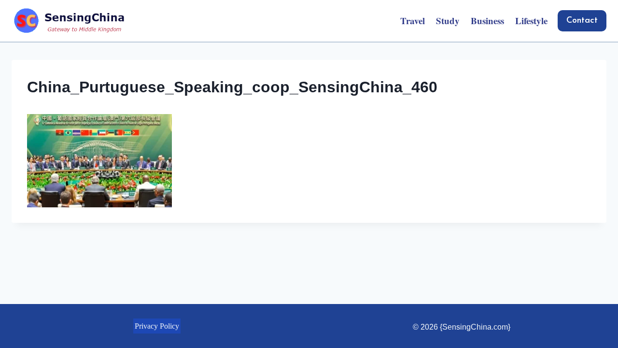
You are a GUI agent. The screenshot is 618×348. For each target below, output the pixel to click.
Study (448, 20)
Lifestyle (531, 20)
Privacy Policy (157, 326)
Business (487, 20)
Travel (412, 20)
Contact (582, 20)
